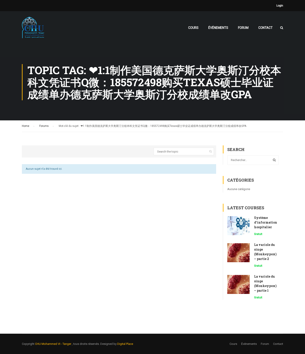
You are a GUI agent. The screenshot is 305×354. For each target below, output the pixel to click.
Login (279, 5)
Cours (193, 27)
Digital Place (125, 344)
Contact (265, 27)
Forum (243, 27)
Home (25, 126)
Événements (218, 27)
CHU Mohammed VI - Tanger (53, 344)
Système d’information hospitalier (265, 222)
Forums (44, 126)
